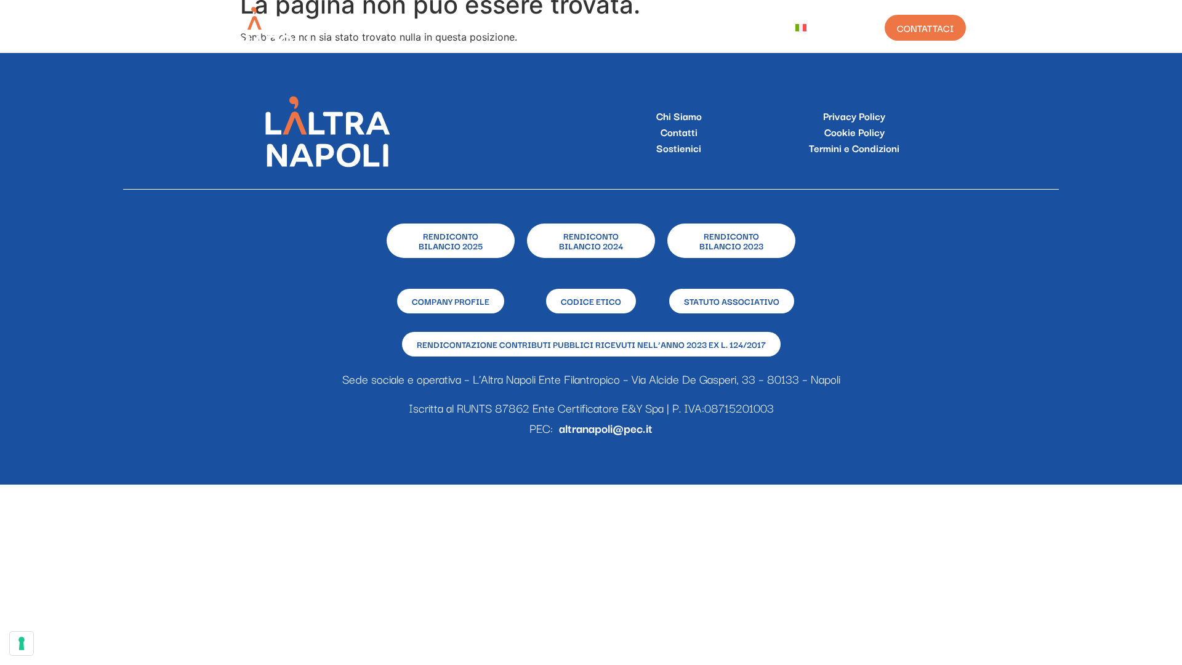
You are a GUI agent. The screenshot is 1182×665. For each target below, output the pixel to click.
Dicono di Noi (739, 27)
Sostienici (678, 148)
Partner (663, 27)
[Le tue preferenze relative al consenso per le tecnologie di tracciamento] (21, 643)
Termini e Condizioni (854, 148)
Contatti (679, 132)
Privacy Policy (854, 116)
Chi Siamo (468, 27)
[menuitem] (810, 28)
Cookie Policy (854, 132)
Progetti (535, 27)
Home (408, 27)
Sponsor (601, 27)
